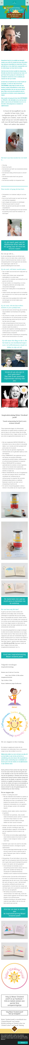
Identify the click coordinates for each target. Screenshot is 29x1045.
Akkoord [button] (23, 1042)
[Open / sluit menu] (2, 3)
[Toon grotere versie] (14, 571)
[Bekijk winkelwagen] (27, 3)
